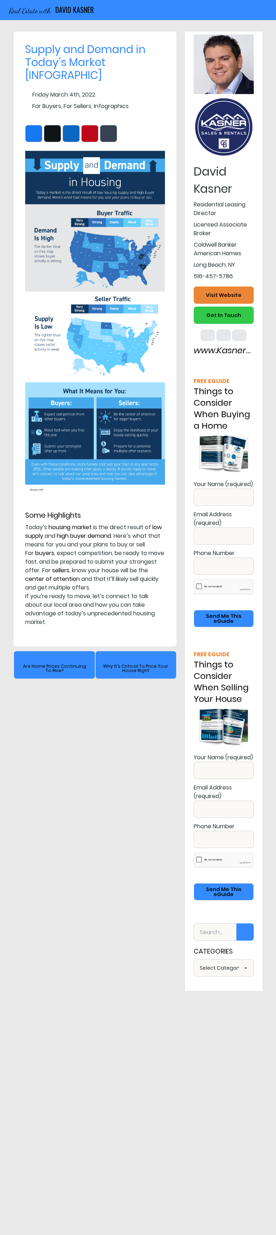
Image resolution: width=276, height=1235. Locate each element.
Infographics (111, 106)
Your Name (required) (223, 484)
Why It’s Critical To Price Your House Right (135, 668)
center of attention (52, 579)
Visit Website (224, 295)
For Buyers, (47, 106)
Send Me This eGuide (224, 618)
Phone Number (214, 553)
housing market (70, 527)
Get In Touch (223, 315)
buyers (44, 553)
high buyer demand (84, 536)
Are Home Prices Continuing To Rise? (54, 668)
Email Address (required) (213, 518)
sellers (60, 570)
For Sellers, (78, 106)
